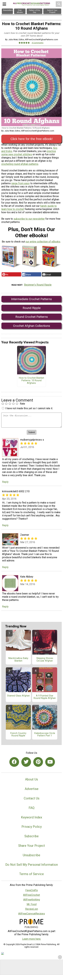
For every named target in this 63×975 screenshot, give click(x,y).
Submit (31, 511)
